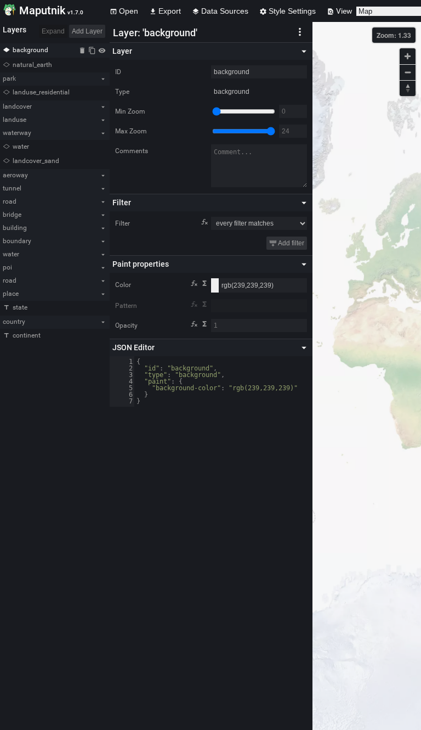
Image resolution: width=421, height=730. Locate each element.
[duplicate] (92, 50)
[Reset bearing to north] (408, 88)
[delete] (82, 50)
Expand (53, 31)
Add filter (290, 243)
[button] (300, 31)
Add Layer (87, 31)
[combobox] (259, 305)
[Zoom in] (408, 56)
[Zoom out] (408, 72)
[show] (102, 50)
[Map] (366, 376)
